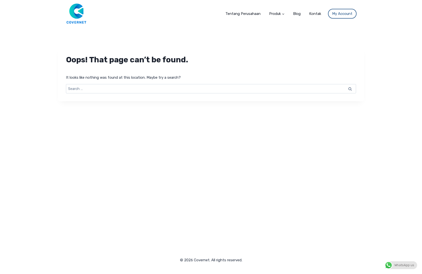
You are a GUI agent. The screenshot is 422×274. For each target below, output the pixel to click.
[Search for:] (211, 89)
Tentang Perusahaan (243, 13)
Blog (297, 13)
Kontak (315, 13)
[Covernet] (76, 13)
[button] (283, 13)
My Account (342, 13)
